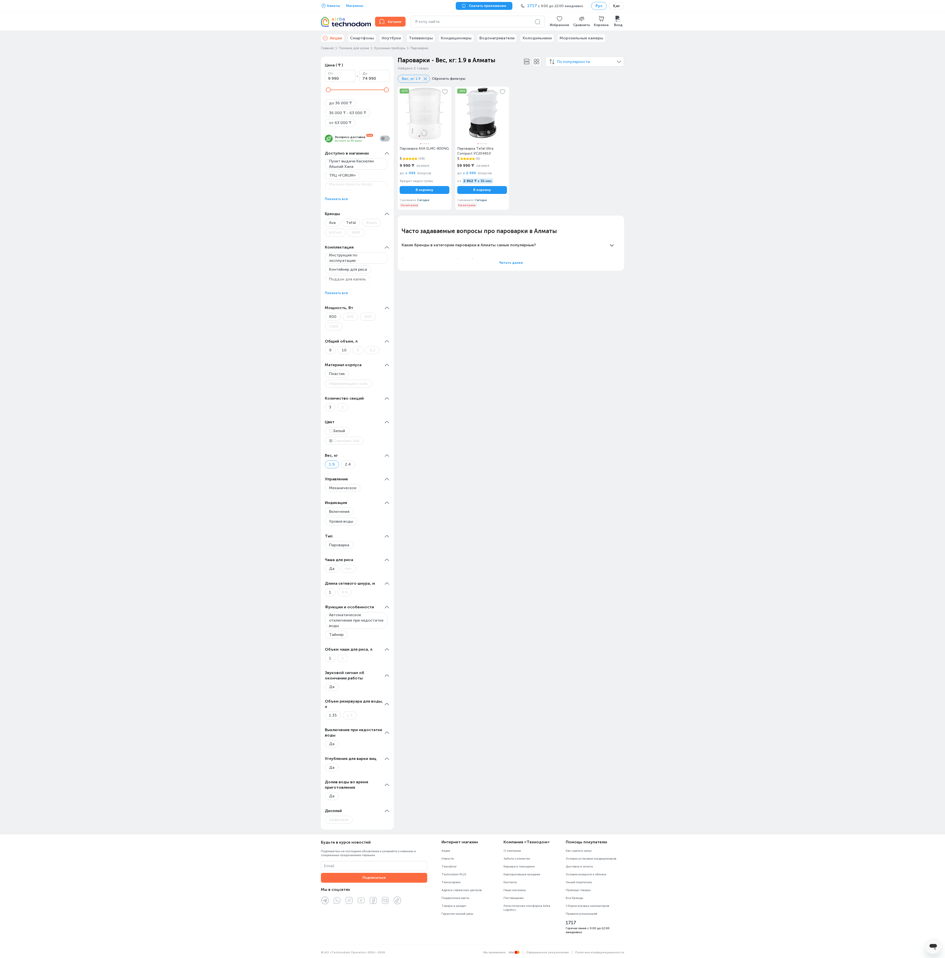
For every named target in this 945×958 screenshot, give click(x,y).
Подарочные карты (455, 898)
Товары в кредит (453, 906)
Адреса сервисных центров (461, 890)
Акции (445, 850)
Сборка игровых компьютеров (587, 906)
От (330, 73)
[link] (424, 148)
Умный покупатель (579, 882)
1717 (571, 923)
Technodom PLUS (453, 874)
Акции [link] (336, 38)
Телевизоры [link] (421, 38)
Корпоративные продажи (522, 874)
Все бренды (574, 898)
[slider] (328, 89)
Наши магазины (515, 890)
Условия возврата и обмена (586, 874)
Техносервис (451, 882)
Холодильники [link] (537, 38)
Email (329, 866)
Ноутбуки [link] (391, 38)
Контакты (510, 882)
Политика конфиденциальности (599, 952)
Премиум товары (578, 890)
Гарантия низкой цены (457, 913)
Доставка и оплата (579, 866)
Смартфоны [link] (362, 38)
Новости (447, 858)
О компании (512, 850)
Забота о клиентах (517, 858)
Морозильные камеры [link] (581, 38)
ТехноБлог (449, 866)
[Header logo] (345, 22)
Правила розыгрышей (581, 913)
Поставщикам (514, 898)
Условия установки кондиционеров (591, 858)
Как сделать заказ (579, 850)
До (364, 73)
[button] (559, 22)
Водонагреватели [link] (497, 38)
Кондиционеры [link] (456, 38)
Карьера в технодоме (519, 866)
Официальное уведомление (547, 952)
